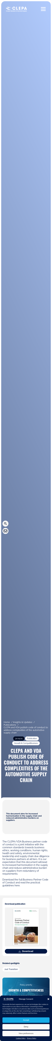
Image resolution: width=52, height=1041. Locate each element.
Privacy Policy (31, 1038)
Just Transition (11, 969)
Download (27, 951)
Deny (26, 1027)
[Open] (43, 9)
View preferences (26, 1033)
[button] (48, 999)
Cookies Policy (21, 1038)
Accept (26, 1020)
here (17, 885)
